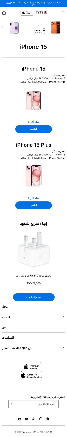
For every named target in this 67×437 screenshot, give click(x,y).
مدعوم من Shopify (23, 432)
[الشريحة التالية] (3, 27)
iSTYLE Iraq (37, 432)
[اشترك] (12, 404)
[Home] (41, 12)
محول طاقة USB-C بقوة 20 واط (34, 275)
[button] (63, 13)
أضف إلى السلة (33, 297)
